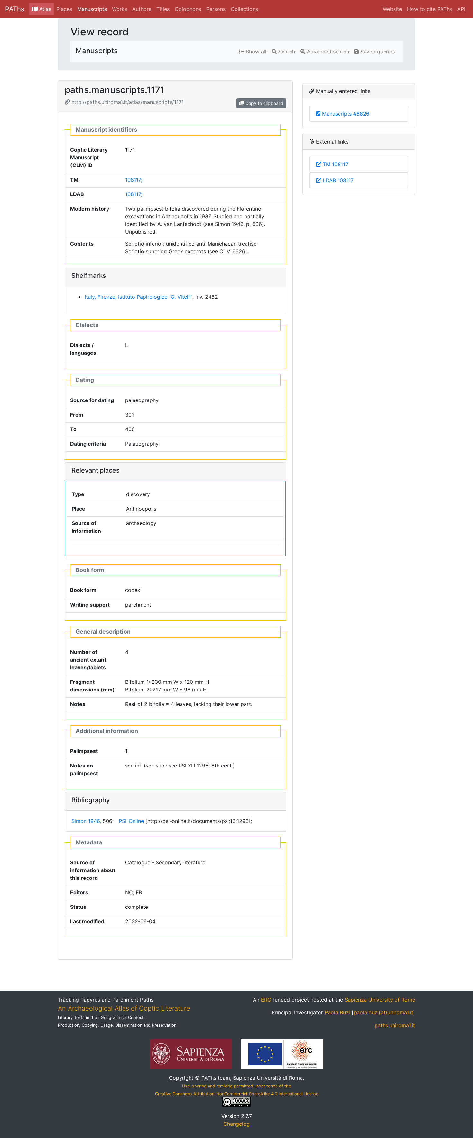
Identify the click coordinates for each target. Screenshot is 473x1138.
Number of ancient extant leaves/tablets (88, 660)
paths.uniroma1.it (395, 1025)
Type (78, 494)
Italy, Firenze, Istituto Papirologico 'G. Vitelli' (138, 297)
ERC (266, 999)
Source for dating (92, 400)
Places (64, 9)
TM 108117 (334, 164)
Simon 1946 (85, 821)
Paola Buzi (337, 1012)
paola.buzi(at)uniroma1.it (383, 1012)
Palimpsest (84, 751)
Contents (82, 243)
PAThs (14, 9)
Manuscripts (92, 9)
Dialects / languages (83, 349)
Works (119, 9)
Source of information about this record (92, 870)
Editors (79, 892)
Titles (163, 9)
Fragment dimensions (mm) (92, 686)
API (461, 9)
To (73, 429)
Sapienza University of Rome (380, 999)
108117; (133, 179)
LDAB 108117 (337, 180)
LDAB (77, 194)
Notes (77, 704)
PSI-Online (131, 821)
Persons (216, 9)
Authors (141, 9)
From (76, 414)
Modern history (89, 208)
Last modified (87, 921)
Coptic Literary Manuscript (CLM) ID (88, 157)
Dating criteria (88, 443)
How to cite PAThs (429, 9)
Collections (244, 9)
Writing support (90, 604)
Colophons (188, 9)
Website (392, 9)
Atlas (44, 9)
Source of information (86, 527)
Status (78, 907)
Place (78, 508)
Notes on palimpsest (84, 769)
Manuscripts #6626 (345, 113)
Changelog (236, 1124)
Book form (83, 590)
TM (74, 179)
